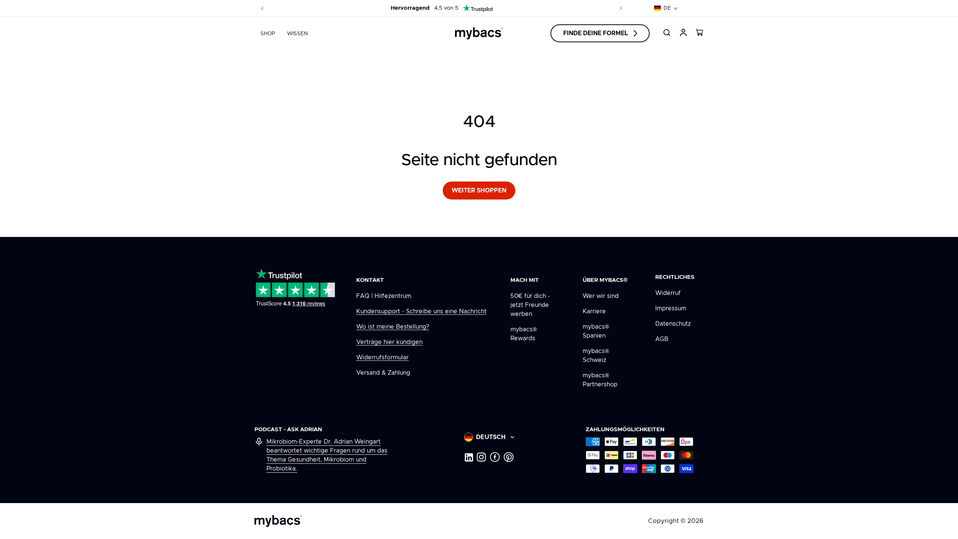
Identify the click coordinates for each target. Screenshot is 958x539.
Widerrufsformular (382, 357)
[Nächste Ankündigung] (620, 8)
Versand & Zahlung (383, 373)
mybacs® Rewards (523, 333)
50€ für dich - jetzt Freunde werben (530, 305)
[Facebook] (495, 457)
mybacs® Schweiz (596, 355)
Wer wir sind (601, 296)
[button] (666, 8)
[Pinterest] (509, 457)
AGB (661, 339)
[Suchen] (667, 32)
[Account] (683, 32)
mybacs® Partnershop (600, 379)
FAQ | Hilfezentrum (383, 296)
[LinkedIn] (468, 457)
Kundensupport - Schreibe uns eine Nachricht (421, 311)
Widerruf (668, 293)
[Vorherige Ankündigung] (262, 8)
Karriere (594, 311)
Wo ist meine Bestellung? (392, 327)
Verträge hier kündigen (389, 342)
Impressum (670, 308)
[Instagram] (481, 457)
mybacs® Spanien (596, 331)
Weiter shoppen (479, 191)
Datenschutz (673, 324)
